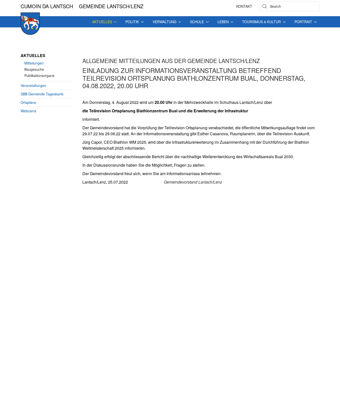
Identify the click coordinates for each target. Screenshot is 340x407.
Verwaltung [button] (164, 21)
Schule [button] (197, 21)
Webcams (28, 110)
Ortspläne (28, 102)
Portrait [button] (303, 21)
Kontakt (244, 6)
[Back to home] (30, 23)
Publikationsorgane (39, 75)
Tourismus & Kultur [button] (261, 21)
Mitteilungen (34, 63)
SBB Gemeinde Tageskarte (42, 93)
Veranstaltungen (33, 85)
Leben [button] (223, 21)
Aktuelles (33, 55)
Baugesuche (34, 69)
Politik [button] (132, 21)
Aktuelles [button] (102, 21)
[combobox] (289, 6)
